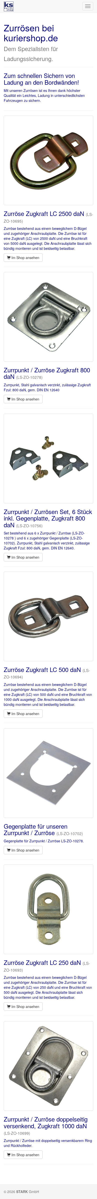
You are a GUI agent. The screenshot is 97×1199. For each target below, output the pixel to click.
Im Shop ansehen (24, 257)
